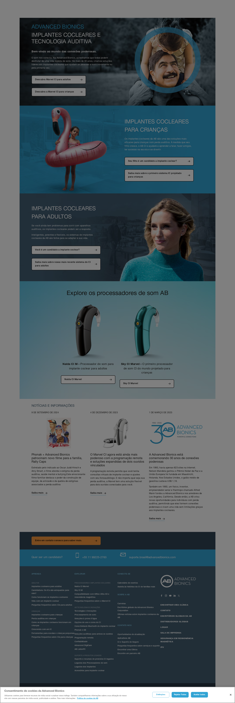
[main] (117, 695)
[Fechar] (231, 695)
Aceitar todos (199, 695)
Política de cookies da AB (87, 698)
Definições (160, 695)
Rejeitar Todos (180, 695)
